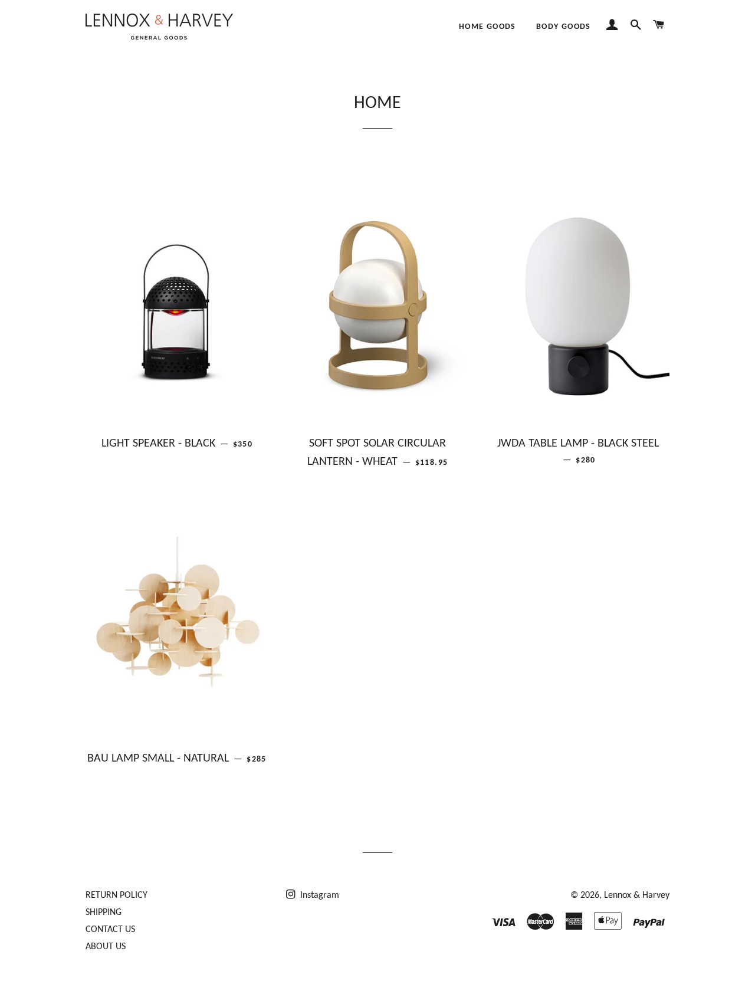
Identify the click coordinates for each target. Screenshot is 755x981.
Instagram (318, 895)
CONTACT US (110, 929)
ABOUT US (106, 947)
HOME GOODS (487, 26)
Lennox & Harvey (636, 895)
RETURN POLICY (116, 895)
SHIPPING (104, 912)
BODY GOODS (563, 26)
